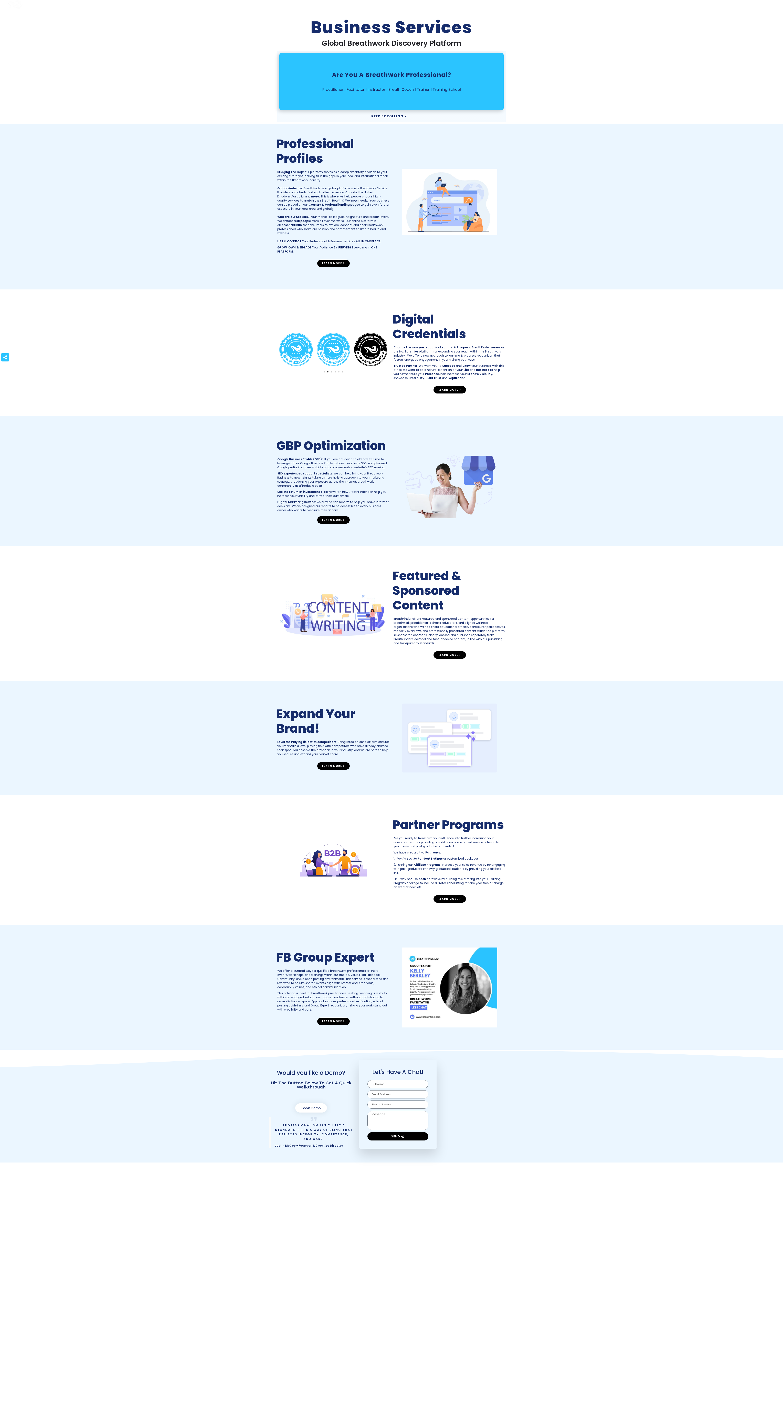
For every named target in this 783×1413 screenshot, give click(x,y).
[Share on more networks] (5, 357)
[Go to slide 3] (331, 371)
